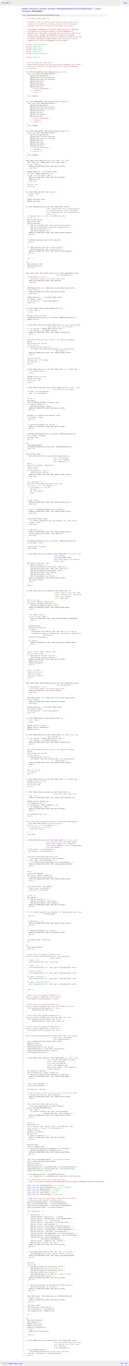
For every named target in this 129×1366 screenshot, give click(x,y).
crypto (97, 8)
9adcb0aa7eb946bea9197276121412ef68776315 (74, 8)
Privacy (15, 1363)
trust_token (26, 11)
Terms (20, 1363)
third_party (33, 8)
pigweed (25, 8)
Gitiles (10, 1363)
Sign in (125, 3)
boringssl (43, 8)
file (57, 15)
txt (122, 1363)
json (125, 1363)
